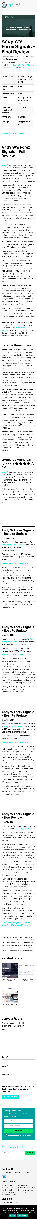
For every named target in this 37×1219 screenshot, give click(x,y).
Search (30, 1152)
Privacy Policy (22, 1215)
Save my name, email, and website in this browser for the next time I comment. (18, 1089)
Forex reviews (11, 59)
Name (5, 1057)
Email (5, 1066)
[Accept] (34, 1212)
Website (5, 1075)
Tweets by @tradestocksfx (12, 1147)
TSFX (27, 57)
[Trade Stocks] (12, 5)
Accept (12, 1215)
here (22, 1202)
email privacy (25, 1135)
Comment (6, 1030)
